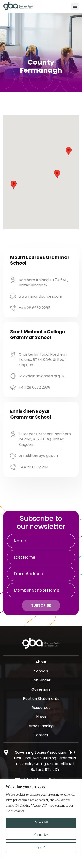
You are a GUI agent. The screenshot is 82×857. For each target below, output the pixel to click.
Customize (41, 834)
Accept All (41, 822)
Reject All (41, 847)
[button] (75, 6)
